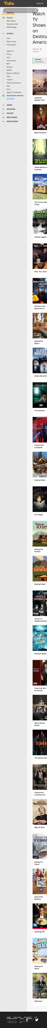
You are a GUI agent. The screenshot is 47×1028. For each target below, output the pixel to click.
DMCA (21, 1022)
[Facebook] (27, 1019)
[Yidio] (9, 3)
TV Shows (8, 17)
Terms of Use (12, 1022)
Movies (20, 17)
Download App (12, 1018)
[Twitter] (36, 1019)
